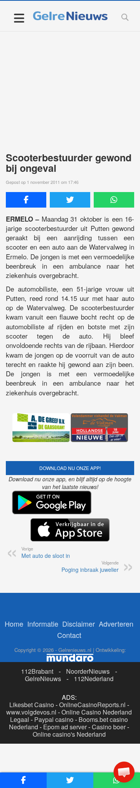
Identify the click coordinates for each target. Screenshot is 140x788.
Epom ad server (65, 726)
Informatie (42, 624)
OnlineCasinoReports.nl (92, 704)
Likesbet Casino (31, 704)
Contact (69, 635)
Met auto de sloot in (45, 552)
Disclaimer (78, 624)
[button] (124, 772)
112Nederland (94, 678)
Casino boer (109, 726)
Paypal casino (54, 719)
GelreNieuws (43, 678)
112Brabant (37, 671)
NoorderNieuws (88, 671)
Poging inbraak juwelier (90, 566)
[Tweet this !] (70, 200)
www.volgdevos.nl (31, 712)
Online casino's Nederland (69, 734)
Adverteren (116, 624)
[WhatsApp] (114, 200)
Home (14, 624)
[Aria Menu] (19, 17)
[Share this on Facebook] (26, 200)
